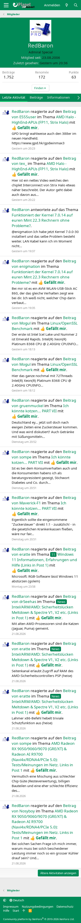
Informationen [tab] (58, 97)
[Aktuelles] (66, 5)
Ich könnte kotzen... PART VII (40, 408)
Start (16, 911)
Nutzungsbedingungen (37, 906)
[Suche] (75, 5)
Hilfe (6, 911)
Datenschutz (64, 906)
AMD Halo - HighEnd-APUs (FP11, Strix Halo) (44, 119)
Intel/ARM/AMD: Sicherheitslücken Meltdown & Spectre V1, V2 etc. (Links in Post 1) (45, 610)
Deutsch (18, 900)
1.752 (9, 77)
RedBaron (21, 111)
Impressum (10, 906)
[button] (4, 900)
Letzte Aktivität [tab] (13, 97)
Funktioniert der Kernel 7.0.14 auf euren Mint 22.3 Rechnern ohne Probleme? (42, 220)
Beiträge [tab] (36, 97)
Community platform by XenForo (38, 919)
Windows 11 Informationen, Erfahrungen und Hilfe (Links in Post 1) (44, 560)
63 (74, 77)
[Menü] (6, 5)
